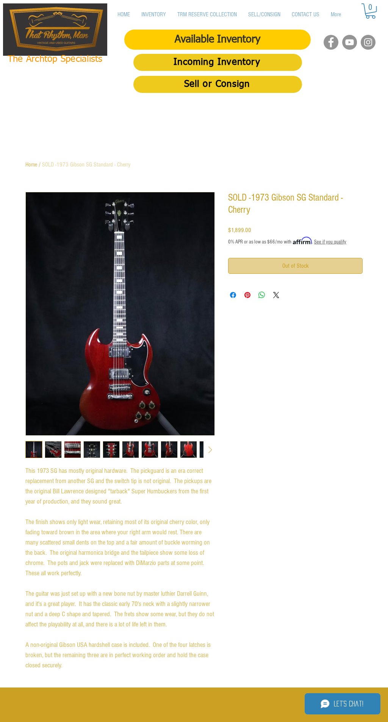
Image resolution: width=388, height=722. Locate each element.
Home (31, 164)
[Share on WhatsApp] (261, 295)
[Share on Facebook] (233, 295)
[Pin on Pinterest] (247, 295)
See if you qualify (330, 242)
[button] (370, 11)
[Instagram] (368, 42)
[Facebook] (331, 42)
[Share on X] (276, 295)
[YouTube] (349, 42)
